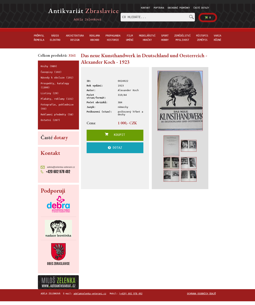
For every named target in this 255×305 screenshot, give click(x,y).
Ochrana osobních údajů (201, 293)
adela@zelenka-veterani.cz (60, 167)
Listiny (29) (50, 93)
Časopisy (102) (51, 72)
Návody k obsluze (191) (57, 77)
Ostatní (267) (50, 120)
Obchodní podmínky (179, 8)
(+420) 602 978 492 (130, 293)
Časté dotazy (201, 8)
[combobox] (157, 17)
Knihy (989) (49, 66)
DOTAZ (116, 147)
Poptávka (159, 8)
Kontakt (145, 8)
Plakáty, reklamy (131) (57, 98)
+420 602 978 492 (57, 171)
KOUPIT (116, 135)
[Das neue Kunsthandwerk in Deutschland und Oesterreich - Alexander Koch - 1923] (180, 101)
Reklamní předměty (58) (57, 114)
